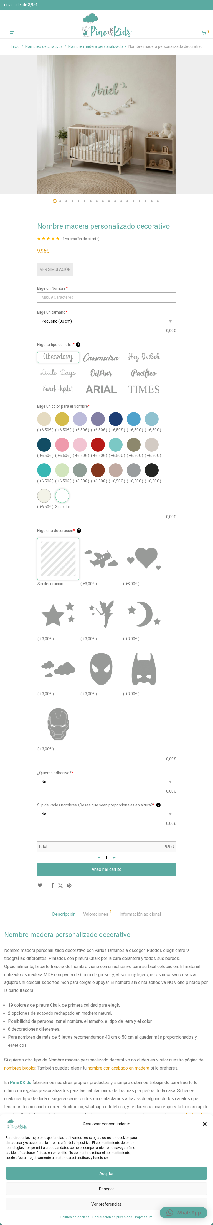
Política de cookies (75, 1217)
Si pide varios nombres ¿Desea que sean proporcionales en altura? (98, 805)
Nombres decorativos (44, 46)
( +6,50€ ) (45, 430)
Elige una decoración (58, 530)
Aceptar (106, 1173)
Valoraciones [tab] (97, 913)
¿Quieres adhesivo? (55, 773)
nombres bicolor (20, 1068)
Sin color (62, 506)
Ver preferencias (106, 1204)
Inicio (15, 46)
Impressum (144, 1217)
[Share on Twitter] (60, 886)
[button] (204, 1124)
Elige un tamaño (52, 312)
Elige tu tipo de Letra (58, 344)
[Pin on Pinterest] (69, 886)
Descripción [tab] (63, 914)
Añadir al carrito (106, 869)
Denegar (106, 1188)
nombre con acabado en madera (118, 1068)
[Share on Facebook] (52, 886)
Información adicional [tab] (140, 914)
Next (208, 124)
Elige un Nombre (52, 288)
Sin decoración (50, 583)
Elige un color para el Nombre (63, 406)
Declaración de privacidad (112, 1217)
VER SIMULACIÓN (55, 269)
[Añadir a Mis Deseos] (42, 885)
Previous (5, 124)
